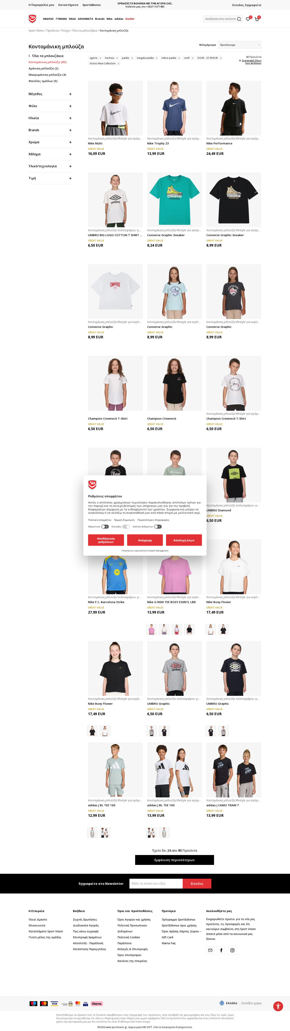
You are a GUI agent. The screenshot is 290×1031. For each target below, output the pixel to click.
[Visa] (85, 1003)
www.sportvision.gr (116, 1027)
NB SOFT (147, 1027)
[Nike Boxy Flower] (233, 566)
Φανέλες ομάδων (43, 81)
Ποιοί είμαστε (38, 919)
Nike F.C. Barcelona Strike (106, 602)
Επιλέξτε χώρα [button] (251, 1003)
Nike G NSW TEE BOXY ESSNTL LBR (171, 602)
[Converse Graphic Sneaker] (174, 199)
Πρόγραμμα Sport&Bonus (178, 919)
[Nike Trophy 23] (174, 108)
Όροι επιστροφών (129, 955)
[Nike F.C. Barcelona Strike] (115, 566)
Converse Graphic (100, 327)
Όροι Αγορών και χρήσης (134, 919)
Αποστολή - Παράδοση (88, 943)
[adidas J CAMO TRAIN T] (233, 770)
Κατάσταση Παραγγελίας (89, 949)
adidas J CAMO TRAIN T (222, 805)
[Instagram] (232, 950)
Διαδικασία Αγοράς (86, 925)
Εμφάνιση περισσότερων (174, 860)
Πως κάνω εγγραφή (85, 931)
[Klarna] (97, 1003)
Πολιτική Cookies (128, 937)
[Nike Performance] (233, 108)
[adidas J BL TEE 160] (115, 770)
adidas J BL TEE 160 (101, 805)
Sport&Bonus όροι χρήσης (179, 925)
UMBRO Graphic (158, 703)
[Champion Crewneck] (174, 383)
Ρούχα (65, 30)
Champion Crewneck (161, 418)
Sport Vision (36, 30)
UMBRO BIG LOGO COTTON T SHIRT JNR (115, 235)
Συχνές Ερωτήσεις (85, 919)
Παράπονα (124, 943)
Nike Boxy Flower (218, 602)
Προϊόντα (52, 30)
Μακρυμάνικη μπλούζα (47, 75)
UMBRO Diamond (218, 510)
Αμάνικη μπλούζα (43, 68)
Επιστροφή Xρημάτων (87, 937)
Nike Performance (219, 143)
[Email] (210, 950)
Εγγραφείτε (253, 5)
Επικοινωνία (37, 925)
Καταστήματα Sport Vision (46, 931)
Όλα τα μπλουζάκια (84, 30)
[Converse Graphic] (115, 291)
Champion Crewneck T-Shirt (108, 418)
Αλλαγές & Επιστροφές (132, 949)
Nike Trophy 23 (158, 143)
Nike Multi (95, 143)
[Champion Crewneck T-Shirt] (115, 383)
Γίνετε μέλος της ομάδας (45, 937)
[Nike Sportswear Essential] (164, 629)
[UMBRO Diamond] (233, 475)
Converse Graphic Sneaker (166, 235)
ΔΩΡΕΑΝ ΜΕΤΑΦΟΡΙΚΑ (180, 3)
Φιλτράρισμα (207, 45)
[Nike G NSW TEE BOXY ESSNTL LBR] (174, 566)
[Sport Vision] (32, 18)
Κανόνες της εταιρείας (132, 961)
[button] (54, 19)
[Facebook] (221, 950)
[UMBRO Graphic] (174, 668)
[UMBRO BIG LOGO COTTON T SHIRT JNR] (115, 199)
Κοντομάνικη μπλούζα (47, 62)
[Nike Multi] (115, 108)
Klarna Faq (168, 943)
